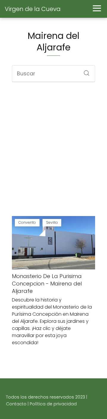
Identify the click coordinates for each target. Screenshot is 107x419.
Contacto (16, 404)
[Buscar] (84, 71)
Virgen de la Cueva (33, 9)
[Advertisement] (53, 149)
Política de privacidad (53, 404)
